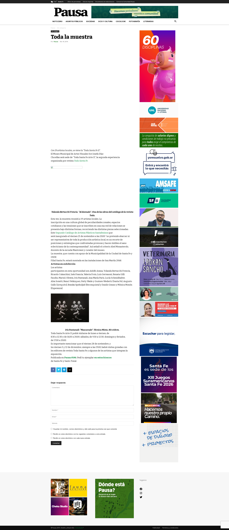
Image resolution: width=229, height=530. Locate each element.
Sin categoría (55, 31)
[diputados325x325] (159, 355)
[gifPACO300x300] (159, 392)
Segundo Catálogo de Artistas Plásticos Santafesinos (82, 232)
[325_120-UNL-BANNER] (159, 116)
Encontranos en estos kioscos (104, 2)
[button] (175, 21)
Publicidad (156, 528)
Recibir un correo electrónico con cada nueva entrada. (71, 438)
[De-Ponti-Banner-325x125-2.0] (159, 300)
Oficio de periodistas (74, 2)
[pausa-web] (159, 132)
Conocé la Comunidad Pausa (125, 2)
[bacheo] (159, 422)
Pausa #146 (70, 357)
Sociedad (90, 21)
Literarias (148, 21)
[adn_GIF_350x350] (159, 462)
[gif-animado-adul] (159, 147)
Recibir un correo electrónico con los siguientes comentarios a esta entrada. (79, 434)
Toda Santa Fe (81, 160)
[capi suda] (157, 101)
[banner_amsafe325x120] (159, 192)
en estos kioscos (103, 357)
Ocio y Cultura (105, 21)
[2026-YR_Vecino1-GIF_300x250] (159, 177)
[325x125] (159, 316)
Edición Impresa (88, 2)
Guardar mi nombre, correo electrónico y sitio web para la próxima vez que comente (85, 429)
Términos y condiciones (170, 528)
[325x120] (159, 207)
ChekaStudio (79, 528)
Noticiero (57, 21)
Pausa (53, 28)
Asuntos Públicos (74, 21)
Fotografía (134, 21)
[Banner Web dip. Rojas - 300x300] (159, 246)
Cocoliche (121, 21)
